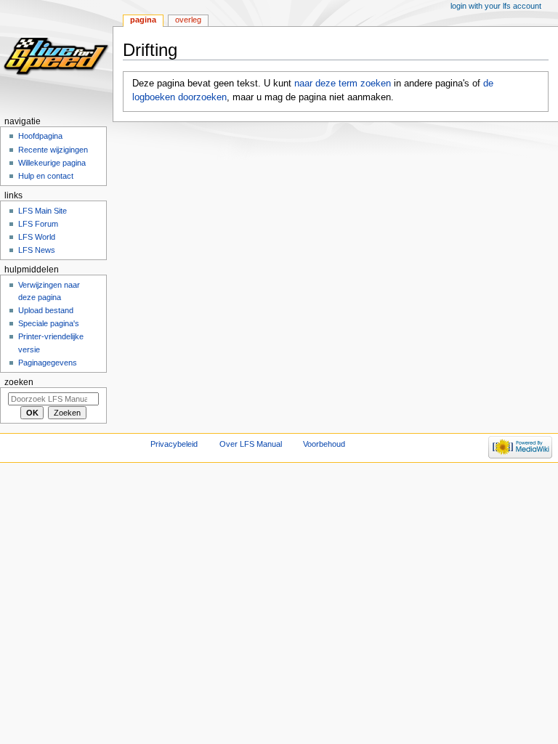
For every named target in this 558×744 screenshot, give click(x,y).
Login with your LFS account (495, 5)
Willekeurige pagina (52, 162)
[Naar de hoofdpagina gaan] (56, 56)
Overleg (188, 19)
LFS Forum (38, 223)
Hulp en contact (45, 175)
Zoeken (18, 382)
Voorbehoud (324, 444)
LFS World (36, 236)
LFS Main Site (42, 210)
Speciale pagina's (48, 323)
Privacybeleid (174, 444)
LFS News (36, 250)
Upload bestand (45, 310)
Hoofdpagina (40, 136)
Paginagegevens (47, 362)
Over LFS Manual (250, 444)
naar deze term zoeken (342, 83)
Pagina (143, 19)
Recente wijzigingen (53, 149)
